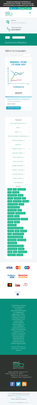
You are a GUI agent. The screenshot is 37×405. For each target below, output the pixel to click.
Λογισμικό (17, 144)
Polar (10, 192)
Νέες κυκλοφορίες (12, 225)
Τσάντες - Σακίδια (17, 178)
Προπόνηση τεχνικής (12, 248)
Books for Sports (21, 189)
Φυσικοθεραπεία (12, 254)
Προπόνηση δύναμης (12, 242)
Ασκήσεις (10, 198)
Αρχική (7, 37)
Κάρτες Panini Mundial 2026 (17, 123)
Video (17, 127)
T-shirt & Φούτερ (18, 182)
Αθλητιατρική (15, 192)
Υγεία (15, 251)
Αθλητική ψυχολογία (12, 195)
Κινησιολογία (11, 213)
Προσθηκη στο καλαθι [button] (13, 107)
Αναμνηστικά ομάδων (17, 140)
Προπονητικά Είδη (17, 148)
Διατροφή (21, 204)
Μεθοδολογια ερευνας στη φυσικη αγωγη (18, 99)
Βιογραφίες (25, 201)
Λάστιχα (16, 216)
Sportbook (10, 394)
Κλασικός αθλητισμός (20, 213)
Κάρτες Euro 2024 (17, 161)
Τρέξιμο (10, 251)
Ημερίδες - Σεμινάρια (17, 170)
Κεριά (19, 210)
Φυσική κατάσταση (22, 251)
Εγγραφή (22, 8)
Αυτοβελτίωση (17, 198)
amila (15, 189)
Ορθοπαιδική (23, 231)
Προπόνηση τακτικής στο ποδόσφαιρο (16, 245)
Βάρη (24, 198)
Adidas (10, 189)
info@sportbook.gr (26, 377)
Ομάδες (17, 231)
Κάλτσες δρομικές (17, 157)
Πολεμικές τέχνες (12, 239)
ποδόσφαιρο (19, 254)
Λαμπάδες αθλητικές (17, 165)
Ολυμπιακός (11, 231)
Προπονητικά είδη (21, 239)
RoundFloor (25, 402)
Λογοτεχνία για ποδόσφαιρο (14, 219)
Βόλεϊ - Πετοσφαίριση (13, 204)
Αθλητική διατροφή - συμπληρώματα (17, 136)
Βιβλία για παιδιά (17, 201)
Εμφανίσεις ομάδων (17, 153)
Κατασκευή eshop (13, 402)
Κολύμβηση (11, 216)
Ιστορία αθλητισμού (12, 210)
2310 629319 (16, 30)
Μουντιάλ (10, 222)
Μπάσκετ (17, 222)
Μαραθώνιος (24, 219)
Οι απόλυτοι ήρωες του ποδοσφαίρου (15, 228)
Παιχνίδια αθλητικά (18, 174)
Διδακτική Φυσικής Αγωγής (14, 207)
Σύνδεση (29, 8)
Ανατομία (20, 195)
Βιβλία (17, 132)
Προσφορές (21, 248)
